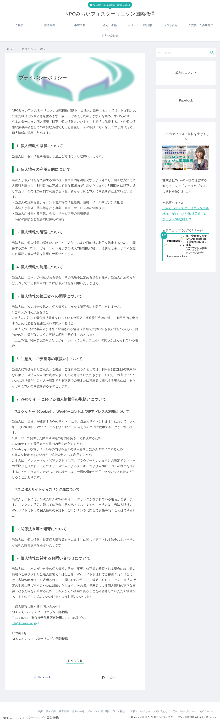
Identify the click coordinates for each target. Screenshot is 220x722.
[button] (212, 52)
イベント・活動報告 (98, 711)
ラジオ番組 (119, 711)
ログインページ (207, 711)
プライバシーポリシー (183, 711)
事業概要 (64, 711)
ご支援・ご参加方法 (139, 711)
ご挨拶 (39, 711)
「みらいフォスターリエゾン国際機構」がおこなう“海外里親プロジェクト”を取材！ (185, 213)
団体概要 (51, 711)
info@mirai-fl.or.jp (24, 623)
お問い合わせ (160, 711)
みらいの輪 (78, 711)
